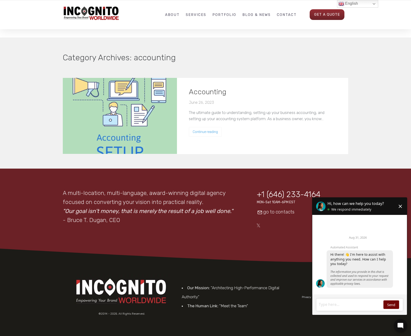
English (351, 3)
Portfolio (224, 15)
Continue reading (205, 132)
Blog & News (256, 15)
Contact (287, 15)
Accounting (207, 92)
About (172, 15)
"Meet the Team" (233, 305)
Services (196, 15)
